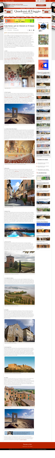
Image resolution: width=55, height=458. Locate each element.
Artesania (31, 17)
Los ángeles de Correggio (40, 228)
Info (32, 8)
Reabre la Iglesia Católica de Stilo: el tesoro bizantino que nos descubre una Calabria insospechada (43, 80)
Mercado (40, 17)
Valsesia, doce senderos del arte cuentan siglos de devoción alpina (43, 121)
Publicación (35, 17)
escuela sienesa (30, 61)
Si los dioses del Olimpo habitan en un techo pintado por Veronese (43, 107)
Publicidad (35, 8)
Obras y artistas (11, 16)
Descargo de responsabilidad (13, 28)
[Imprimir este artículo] (29, 30)
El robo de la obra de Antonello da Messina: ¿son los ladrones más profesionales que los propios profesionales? (43, 183)
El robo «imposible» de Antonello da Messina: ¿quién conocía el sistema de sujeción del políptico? (43, 191)
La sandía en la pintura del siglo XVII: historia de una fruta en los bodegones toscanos (43, 100)
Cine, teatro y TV (45, 17)
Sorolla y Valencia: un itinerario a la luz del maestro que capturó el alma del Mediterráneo (43, 155)
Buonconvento (17, 171)
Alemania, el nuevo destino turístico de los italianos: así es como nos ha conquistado (43, 207)
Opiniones (27, 16)
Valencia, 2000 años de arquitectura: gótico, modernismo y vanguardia (43, 135)
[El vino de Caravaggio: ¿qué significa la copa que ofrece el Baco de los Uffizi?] (43, 84)
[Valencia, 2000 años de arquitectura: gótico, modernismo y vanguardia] (43, 132)
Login (38, 0)
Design (36, 16)
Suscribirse (43, 0)
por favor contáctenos (23, 439)
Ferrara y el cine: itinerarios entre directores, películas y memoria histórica (43, 142)
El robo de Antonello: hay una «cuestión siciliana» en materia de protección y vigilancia (43, 244)
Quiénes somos (22, 8)
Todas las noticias (7, 17)
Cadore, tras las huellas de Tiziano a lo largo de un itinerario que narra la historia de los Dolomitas (43, 114)
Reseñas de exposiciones (20, 16)
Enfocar (27, 17)
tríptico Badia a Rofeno (14, 57)
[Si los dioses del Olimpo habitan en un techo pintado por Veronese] (43, 104)
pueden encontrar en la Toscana (24, 97)
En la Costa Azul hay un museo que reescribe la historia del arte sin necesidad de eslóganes (43, 93)
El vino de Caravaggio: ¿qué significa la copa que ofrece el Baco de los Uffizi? (43, 87)
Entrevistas (22, 17)
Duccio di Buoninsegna (24, 177)
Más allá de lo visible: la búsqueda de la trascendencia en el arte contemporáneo (42, 222)
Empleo (40, 16)
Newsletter (28, 8)
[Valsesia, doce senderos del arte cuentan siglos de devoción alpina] (43, 118)
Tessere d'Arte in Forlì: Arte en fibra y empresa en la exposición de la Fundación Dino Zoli (43, 148)
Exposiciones (17, 17)
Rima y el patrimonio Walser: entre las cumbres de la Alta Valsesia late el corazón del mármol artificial (43, 128)
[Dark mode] (33, 30)
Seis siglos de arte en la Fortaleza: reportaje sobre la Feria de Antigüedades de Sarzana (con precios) (43, 236)
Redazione (6, 27)
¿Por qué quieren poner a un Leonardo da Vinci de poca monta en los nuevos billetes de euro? (43, 176)
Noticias (5, 16)
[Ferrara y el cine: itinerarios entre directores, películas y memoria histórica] (43, 139)
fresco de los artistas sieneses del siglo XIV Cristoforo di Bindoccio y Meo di (18, 58)
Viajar (32, 16)
